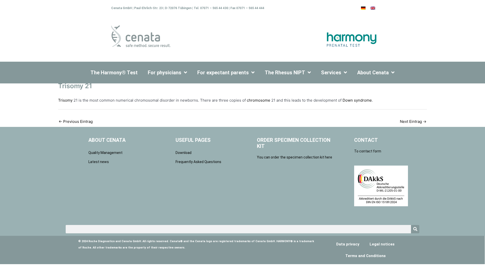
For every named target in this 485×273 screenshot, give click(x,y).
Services (331, 73)
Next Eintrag (413, 121)
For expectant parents (223, 73)
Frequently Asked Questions (198, 162)
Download (183, 153)
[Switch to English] (373, 8)
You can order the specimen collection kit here (294, 157)
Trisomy (65, 100)
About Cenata (373, 73)
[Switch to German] (363, 8)
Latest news (98, 162)
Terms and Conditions (365, 256)
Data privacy (347, 244)
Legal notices (382, 244)
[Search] (415, 229)
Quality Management (105, 153)
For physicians (164, 73)
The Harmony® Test (114, 73)
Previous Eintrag (76, 121)
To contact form (367, 151)
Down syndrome (357, 100)
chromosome (258, 100)
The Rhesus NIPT (285, 73)
